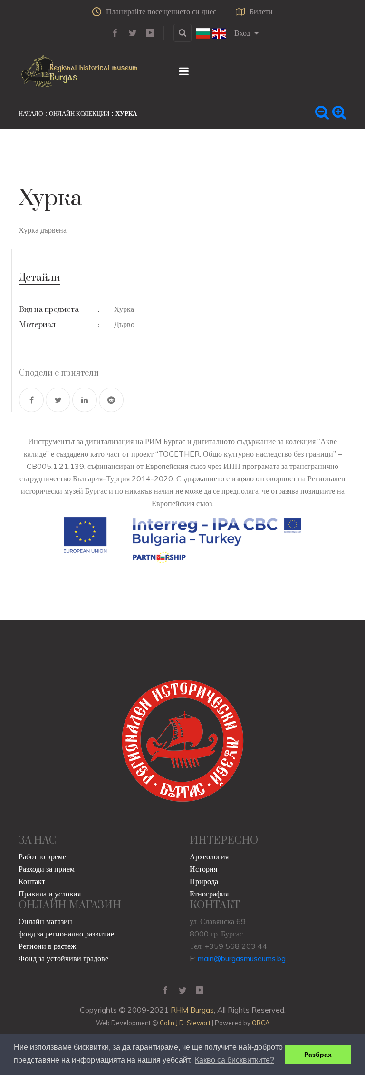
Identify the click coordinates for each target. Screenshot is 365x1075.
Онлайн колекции (79, 113)
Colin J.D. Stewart (185, 1022)
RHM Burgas (192, 1010)
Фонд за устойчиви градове (63, 958)
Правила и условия (50, 893)
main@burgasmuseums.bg (242, 958)
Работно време (42, 856)
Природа (204, 881)
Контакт (32, 881)
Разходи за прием (47, 869)
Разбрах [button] (318, 1054)
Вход (242, 33)
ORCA (260, 1022)
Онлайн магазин (45, 921)
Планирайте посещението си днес (161, 11)
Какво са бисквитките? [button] (234, 1060)
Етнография (209, 893)
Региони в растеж (47, 946)
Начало (31, 113)
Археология (209, 856)
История (203, 869)
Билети (261, 11)
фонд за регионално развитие (66, 933)
